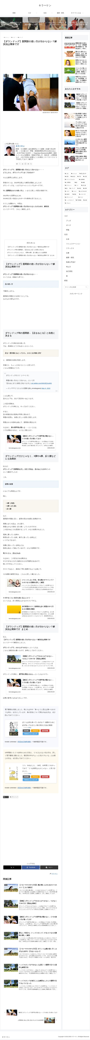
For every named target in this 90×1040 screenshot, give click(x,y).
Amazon (35, 730)
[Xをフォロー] (20, 164)
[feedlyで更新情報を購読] (28, 164)
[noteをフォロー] (25, 164)
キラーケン (20, 146)
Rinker (29, 727)
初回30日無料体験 (24, 742)
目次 (28, 243)
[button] (49, 867)
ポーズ (6, 797)
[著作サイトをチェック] (17, 164)
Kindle (26, 730)
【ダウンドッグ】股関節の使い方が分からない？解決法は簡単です (28, 247)
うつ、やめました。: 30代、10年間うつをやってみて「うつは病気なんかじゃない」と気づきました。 (38, 768)
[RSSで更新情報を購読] (31, 164)
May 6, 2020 (46, 388)
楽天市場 (45, 730)
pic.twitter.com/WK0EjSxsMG (41, 383)
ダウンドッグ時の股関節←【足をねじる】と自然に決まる (25, 249)
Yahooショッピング (30, 733)
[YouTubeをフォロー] (22, 164)
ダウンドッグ (14, 797)
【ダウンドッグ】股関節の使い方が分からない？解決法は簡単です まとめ (30, 255)
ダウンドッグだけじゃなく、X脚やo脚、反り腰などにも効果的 (27, 252)
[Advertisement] (30, 59)
